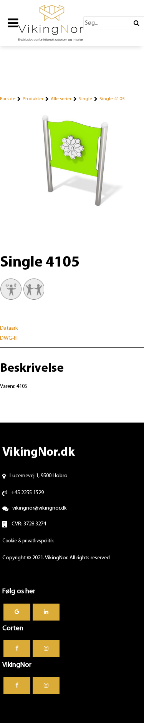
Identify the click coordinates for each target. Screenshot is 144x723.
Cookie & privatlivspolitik (28, 541)
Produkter (33, 98)
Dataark (9, 328)
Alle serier (61, 98)
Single (85, 98)
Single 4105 (112, 98)
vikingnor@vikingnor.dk (39, 508)
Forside (7, 98)
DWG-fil (9, 338)
